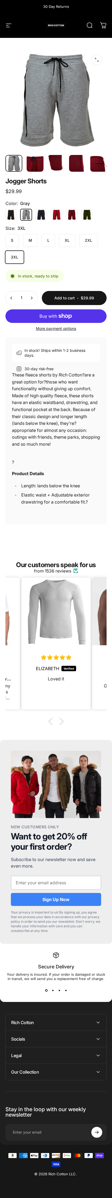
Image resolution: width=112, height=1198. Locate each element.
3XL (14, 257)
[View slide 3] (59, 990)
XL (67, 240)
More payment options (56, 328)
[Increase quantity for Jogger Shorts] (31, 298)
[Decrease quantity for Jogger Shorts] (11, 298)
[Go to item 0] (13, 163)
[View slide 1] (46, 990)
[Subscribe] (96, 1132)
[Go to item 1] (35, 163)
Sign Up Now (56, 899)
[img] (56, 657)
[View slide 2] (52, 990)
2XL (88, 240)
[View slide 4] (66, 990)
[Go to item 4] (98, 163)
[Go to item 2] (56, 163)
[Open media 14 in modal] (96, 59)
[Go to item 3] (77, 163)
